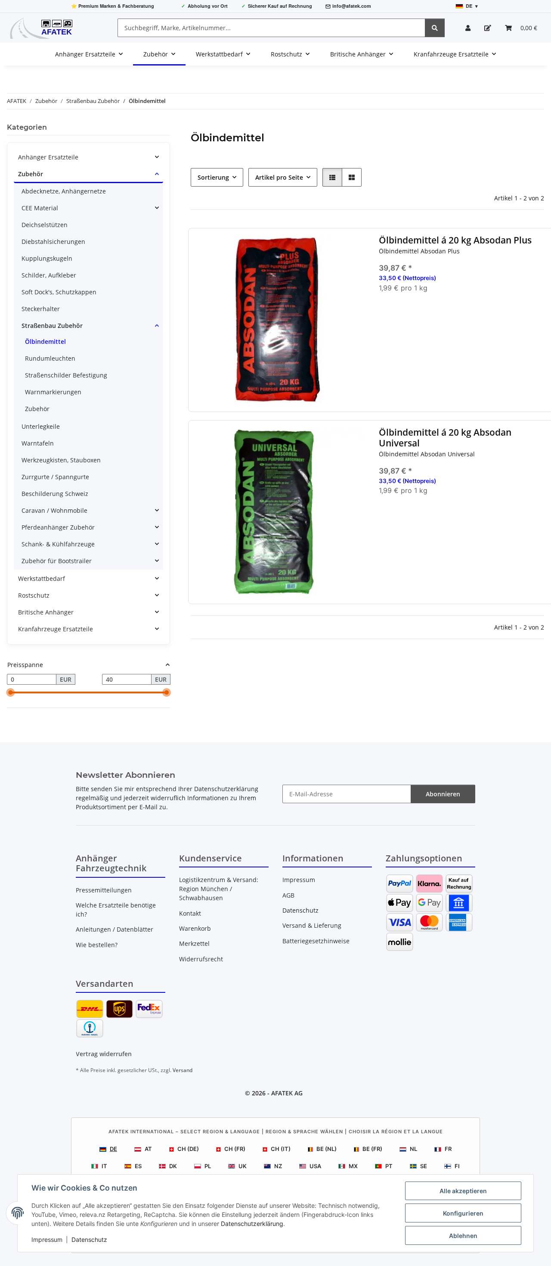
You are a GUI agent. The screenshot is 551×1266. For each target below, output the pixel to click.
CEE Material (40, 208)
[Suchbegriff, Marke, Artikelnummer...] (435, 28)
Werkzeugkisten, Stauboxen (61, 460)
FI (457, 1166)
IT (104, 1166)
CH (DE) (188, 1148)
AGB (288, 895)
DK (173, 1166)
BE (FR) (372, 1148)
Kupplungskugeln (47, 258)
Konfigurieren (463, 1213)
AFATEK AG (287, 1093)
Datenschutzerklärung (252, 1223)
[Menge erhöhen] (542, 315)
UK (242, 1166)
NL (413, 1148)
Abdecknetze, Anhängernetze (64, 191)
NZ (278, 1166)
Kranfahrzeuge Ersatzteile (55, 629)
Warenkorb (195, 928)
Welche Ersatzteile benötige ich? (116, 909)
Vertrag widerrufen (104, 1054)
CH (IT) (281, 1148)
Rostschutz (34, 595)
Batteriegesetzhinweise (316, 941)
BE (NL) (326, 1148)
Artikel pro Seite (279, 177)
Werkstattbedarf (41, 578)
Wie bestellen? (97, 945)
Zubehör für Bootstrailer (57, 561)
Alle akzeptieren (463, 1190)
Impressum (46, 1239)
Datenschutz (89, 1239)
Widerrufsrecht (201, 959)
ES (138, 1166)
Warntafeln (38, 443)
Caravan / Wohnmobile (54, 510)
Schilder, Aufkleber (49, 275)
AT (148, 1148)
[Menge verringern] (385, 315)
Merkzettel (194, 943)
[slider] (10, 693)
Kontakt (190, 913)
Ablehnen (463, 1235)
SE (423, 1166)
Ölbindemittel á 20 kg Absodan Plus (454, 240)
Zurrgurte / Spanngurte (55, 477)
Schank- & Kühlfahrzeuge (58, 544)
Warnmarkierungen (53, 392)
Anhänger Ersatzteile (48, 157)
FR (448, 1148)
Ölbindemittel (45, 341)
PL (207, 1166)
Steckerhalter (41, 309)
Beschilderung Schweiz (55, 494)
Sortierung (213, 177)
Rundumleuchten (50, 358)
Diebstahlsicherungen (53, 241)
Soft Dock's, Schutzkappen (59, 292)
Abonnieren (443, 794)
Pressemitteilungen (104, 890)
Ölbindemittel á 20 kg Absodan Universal (444, 438)
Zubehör (30, 174)
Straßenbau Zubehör (52, 325)
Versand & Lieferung (311, 925)
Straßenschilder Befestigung (66, 375)
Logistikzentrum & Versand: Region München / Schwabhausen (218, 889)
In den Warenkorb (463, 341)
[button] (467, 28)
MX (353, 1166)
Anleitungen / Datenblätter (114, 929)
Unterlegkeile (41, 426)
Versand (182, 1070)
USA (315, 1166)
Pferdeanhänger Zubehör (58, 527)
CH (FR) (234, 1148)
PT (389, 1166)
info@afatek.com (351, 6)
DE (113, 1148)
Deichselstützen (45, 225)
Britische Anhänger (46, 612)
